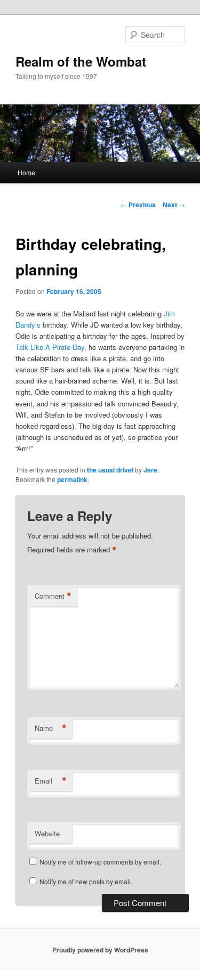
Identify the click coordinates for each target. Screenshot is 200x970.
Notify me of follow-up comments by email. (100, 861)
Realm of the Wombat (80, 61)
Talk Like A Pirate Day (49, 347)
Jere (150, 470)
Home (26, 172)
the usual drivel (110, 470)
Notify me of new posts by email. (85, 881)
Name (51, 728)
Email (51, 780)
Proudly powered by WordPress (100, 950)
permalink (72, 479)
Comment (53, 596)
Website (47, 833)
